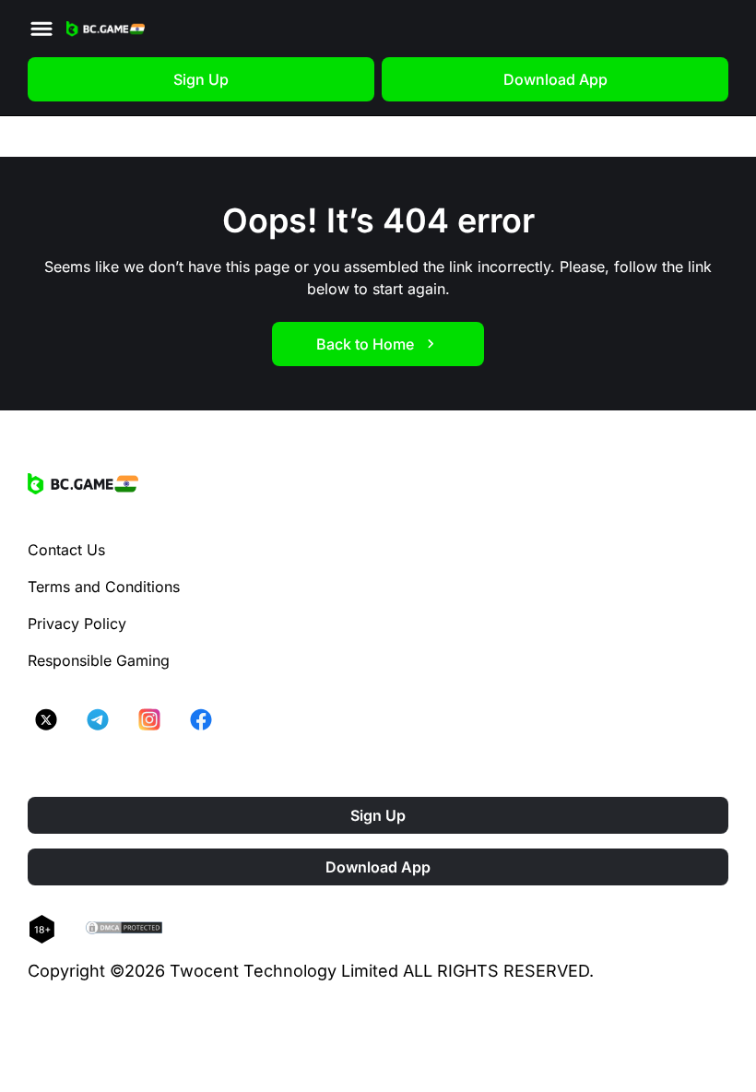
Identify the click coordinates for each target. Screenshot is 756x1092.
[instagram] (149, 719)
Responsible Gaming (99, 660)
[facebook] (201, 719)
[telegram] (97, 719)
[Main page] (105, 29)
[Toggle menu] (41, 28)
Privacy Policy (77, 623)
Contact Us (66, 549)
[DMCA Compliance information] (124, 929)
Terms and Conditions (104, 586)
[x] (46, 719)
